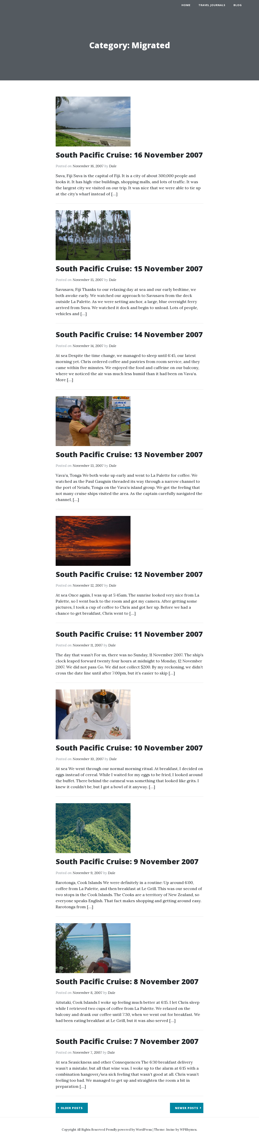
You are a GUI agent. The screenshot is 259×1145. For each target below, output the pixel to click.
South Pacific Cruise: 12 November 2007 (129, 574)
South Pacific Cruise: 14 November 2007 (129, 334)
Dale (113, 166)
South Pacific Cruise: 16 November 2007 (129, 155)
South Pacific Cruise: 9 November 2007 (127, 861)
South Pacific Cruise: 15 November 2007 (129, 269)
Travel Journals (211, 5)
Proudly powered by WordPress (129, 1129)
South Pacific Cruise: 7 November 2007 (127, 1041)
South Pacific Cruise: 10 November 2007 (129, 748)
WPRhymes (188, 1129)
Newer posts (186, 1108)
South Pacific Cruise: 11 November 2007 (129, 634)
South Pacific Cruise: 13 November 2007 (129, 454)
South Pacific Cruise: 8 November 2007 (127, 981)
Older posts (72, 1108)
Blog (238, 5)
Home (186, 5)
